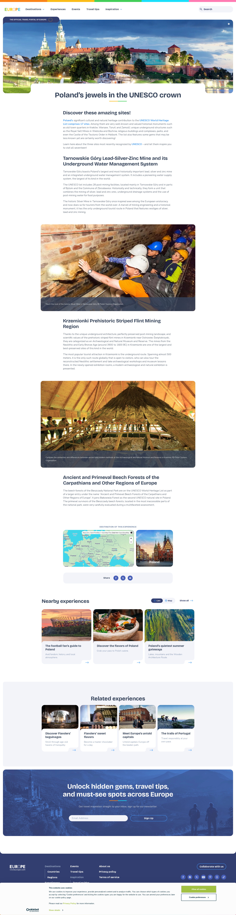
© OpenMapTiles (106, 533)
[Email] (130, 578)
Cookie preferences (197, 897)
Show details (54, 910)
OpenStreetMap (124, 533)
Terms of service (109, 877)
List (158, 600)
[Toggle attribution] (131, 532)
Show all (184, 600)
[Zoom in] (131, 538)
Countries (53, 872)
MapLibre (86, 533)
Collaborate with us (211, 866)
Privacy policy (107, 872)
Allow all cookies (199, 889)
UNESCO (137, 144)
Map (170, 600)
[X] (123, 578)
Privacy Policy (69, 903)
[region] (98, 548)
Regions (52, 877)
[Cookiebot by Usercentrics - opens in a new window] (32, 910)
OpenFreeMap (95, 533)
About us (104, 866)
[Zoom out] (131, 542)
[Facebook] (115, 578)
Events (76, 9)
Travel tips (92, 9)
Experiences (58, 9)
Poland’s (68, 120)
